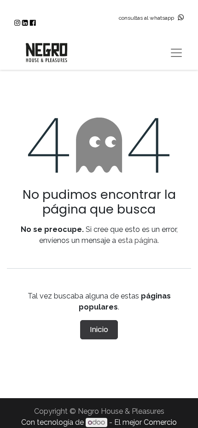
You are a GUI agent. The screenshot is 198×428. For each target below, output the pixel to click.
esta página (137, 240)
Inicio (99, 329)
